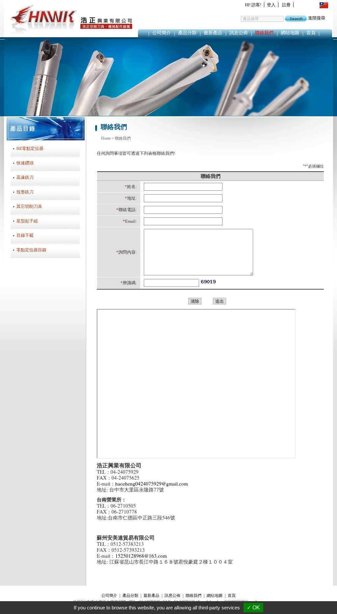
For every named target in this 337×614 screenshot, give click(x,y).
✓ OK (253, 607)
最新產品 (213, 32)
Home (106, 138)
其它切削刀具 (29, 206)
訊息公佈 (238, 32)
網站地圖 (290, 32)
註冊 (286, 4)
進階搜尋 (316, 17)
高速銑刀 (25, 177)
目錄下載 (25, 235)
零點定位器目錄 (31, 249)
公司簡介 (161, 32)
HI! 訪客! (253, 4)
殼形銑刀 (25, 191)
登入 (271, 4)
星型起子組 (27, 220)
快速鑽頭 (25, 162)
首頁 (311, 32)
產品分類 (187, 32)
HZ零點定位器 (29, 148)
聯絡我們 (264, 32)
